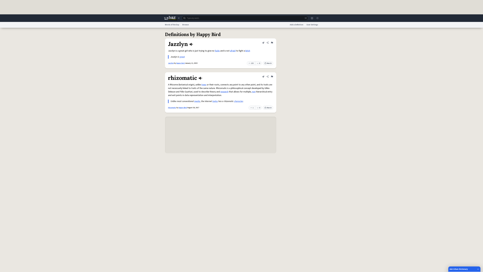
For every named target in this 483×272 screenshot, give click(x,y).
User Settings (312, 24)
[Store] (312, 18)
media (197, 101)
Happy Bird (183, 107)
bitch (247, 50)
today (215, 101)
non (253, 91)
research (224, 91)
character (238, 101)
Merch (269, 63)
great (182, 56)
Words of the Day (172, 24)
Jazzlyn (171, 63)
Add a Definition (296, 24)
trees (203, 84)
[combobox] (245, 18)
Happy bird (180, 63)
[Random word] (305, 18)
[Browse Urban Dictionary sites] (171, 18)
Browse (185, 24)
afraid (233, 50)
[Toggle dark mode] (317, 18)
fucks (217, 50)
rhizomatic (172, 107)
